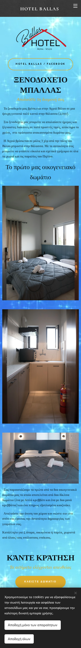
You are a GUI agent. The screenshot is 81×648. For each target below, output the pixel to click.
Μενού (75, 5)
